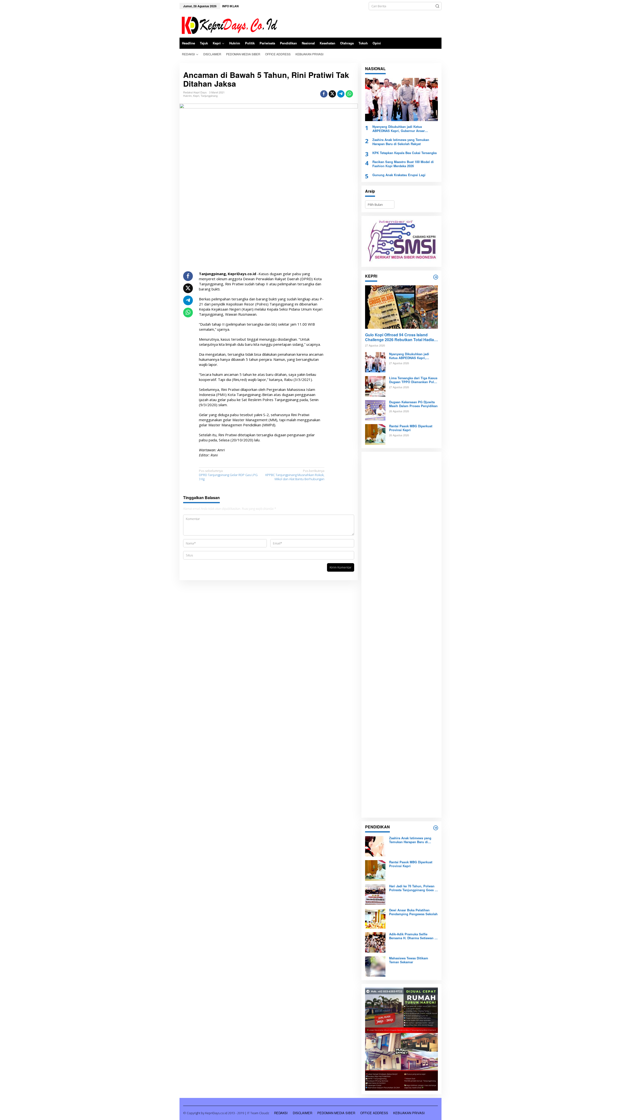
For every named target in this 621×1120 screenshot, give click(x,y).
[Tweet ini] (332, 94)
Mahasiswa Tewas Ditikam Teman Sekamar (408, 960)
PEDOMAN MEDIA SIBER (336, 1113)
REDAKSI (281, 1113)
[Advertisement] (401, 634)
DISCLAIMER (302, 1113)
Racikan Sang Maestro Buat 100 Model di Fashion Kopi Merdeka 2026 (403, 164)
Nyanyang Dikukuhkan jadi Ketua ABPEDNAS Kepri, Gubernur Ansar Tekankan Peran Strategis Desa (398, 129)
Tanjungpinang (209, 96)
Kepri (196, 96)
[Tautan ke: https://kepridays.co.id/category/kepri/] (436, 277)
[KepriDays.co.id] (229, 24)
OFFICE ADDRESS (374, 1113)
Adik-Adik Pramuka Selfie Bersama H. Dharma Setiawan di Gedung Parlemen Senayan (413, 936)
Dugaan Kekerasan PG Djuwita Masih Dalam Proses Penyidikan (413, 404)
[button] (437, 6)
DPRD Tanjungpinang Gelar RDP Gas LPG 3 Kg (228, 475)
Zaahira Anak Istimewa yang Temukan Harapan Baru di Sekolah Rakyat (400, 142)
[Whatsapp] (349, 94)
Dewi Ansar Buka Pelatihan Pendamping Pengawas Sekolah (413, 912)
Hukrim (187, 96)
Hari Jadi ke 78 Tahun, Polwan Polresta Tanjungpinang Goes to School (413, 888)
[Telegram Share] (340, 94)
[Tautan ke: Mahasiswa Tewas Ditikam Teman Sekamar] (375, 966)
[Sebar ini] (323, 94)
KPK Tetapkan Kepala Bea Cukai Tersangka (404, 153)
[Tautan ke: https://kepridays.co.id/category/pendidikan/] (436, 828)
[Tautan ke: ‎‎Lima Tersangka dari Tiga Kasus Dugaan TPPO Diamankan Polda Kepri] (375, 386)
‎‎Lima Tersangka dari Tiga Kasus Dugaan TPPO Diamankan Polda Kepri (413, 380)
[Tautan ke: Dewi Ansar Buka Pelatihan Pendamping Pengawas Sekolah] (375, 918)
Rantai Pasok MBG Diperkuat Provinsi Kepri (410, 428)
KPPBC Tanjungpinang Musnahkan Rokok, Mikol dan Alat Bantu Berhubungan (294, 475)
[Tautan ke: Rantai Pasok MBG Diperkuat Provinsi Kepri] (375, 434)
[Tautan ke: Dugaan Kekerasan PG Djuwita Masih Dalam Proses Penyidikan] (375, 410)
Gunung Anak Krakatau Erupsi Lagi (398, 175)
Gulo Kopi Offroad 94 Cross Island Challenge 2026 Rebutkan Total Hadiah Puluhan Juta (400, 337)
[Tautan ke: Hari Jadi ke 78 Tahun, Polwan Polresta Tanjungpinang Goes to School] (375, 894)
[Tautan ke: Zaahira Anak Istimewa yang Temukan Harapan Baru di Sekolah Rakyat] (375, 846)
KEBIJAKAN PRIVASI (409, 1113)
